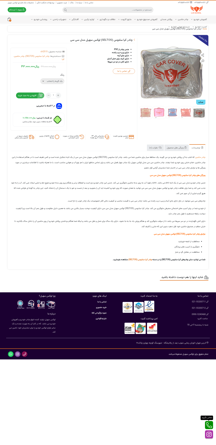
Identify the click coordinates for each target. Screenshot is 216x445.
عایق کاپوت (126, 19)
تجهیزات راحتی (59, 19)
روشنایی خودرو (40, 19)
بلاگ (72, 2)
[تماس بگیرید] (209, 425)
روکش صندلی (166, 19)
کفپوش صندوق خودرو (146, 19)
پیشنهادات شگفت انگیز (45, 2)
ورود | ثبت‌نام (15, 9)
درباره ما (79, 2)
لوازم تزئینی (88, 19)
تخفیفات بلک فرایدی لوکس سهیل (21, 2)
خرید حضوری (62, 2)
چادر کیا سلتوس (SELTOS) (37, 56)
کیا (63, 59)
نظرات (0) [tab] (153, 148)
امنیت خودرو (201, 26)
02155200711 (200, 2)
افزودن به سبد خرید (27, 95)
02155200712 (184, 2)
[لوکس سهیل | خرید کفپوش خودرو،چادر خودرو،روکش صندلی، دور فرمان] (196, 10)
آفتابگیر (75, 19)
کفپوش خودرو (200, 19)
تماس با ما (89, 2)
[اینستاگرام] (209, 434)
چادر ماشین (182, 19)
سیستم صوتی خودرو (180, 26)
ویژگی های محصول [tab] (175, 148)
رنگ (62, 75)
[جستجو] (65, 10)
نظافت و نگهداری (107, 19)
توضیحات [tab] (196, 148)
